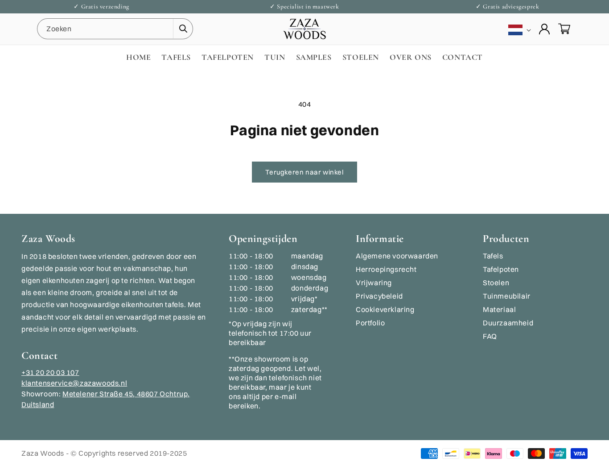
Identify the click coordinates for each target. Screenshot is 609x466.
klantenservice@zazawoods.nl (74, 383)
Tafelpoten (501, 269)
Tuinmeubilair (507, 295)
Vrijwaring (374, 282)
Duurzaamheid (508, 322)
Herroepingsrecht (386, 269)
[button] (564, 29)
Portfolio (370, 322)
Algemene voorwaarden (397, 255)
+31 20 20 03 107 (50, 372)
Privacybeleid (379, 295)
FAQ (490, 336)
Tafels (493, 255)
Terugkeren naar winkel (304, 172)
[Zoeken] (183, 28)
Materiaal (499, 309)
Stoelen (496, 282)
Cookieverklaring (385, 309)
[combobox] (115, 29)
